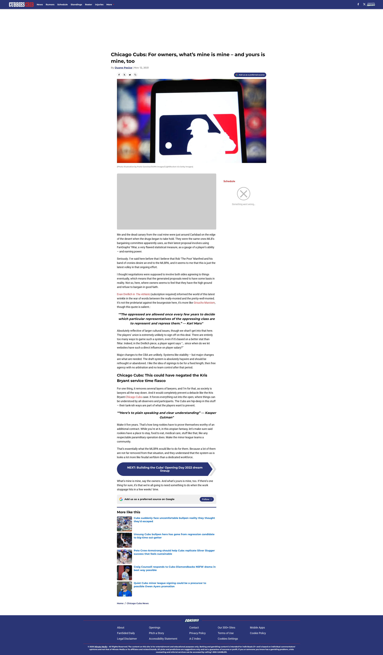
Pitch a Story (156, 633)
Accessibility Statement (163, 638)
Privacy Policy (197, 633)
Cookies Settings (228, 638)
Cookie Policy (258, 633)
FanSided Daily (126, 633)
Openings (154, 627)
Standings (76, 4)
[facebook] (358, 4)
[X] (364, 4)
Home (120, 603)
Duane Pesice (123, 67)
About (120, 627)
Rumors (50, 4)
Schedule (62, 4)
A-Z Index (195, 638)
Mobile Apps (257, 627)
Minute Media (101, 647)
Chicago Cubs (134, 397)
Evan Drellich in (133, 294)
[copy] (135, 75)
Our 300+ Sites (226, 627)
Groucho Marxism (204, 302)
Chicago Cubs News (138, 603)
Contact (194, 627)
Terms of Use (226, 633)
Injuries (99, 4)
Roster (88, 4)
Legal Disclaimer (127, 638)
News (40, 4)
